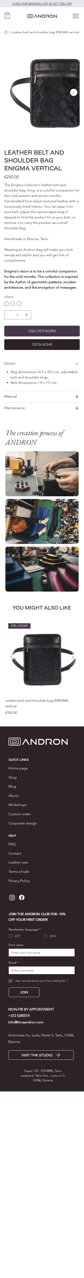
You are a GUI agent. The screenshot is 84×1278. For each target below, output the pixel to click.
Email (13, 963)
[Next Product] (72, 657)
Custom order (20, 814)
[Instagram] (12, 897)
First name (16, 945)
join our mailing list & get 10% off (42, 4)
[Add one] (26, 314)
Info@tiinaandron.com (26, 1022)
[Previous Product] (11, 657)
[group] (42, 668)
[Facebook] (21, 897)
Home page (18, 768)
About (14, 795)
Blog (12, 786)
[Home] (5, 32)
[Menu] (76, 16)
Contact (15, 853)
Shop (13, 777)
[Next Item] (73, 92)
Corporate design (23, 823)
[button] (7, 15)
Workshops (18, 805)
